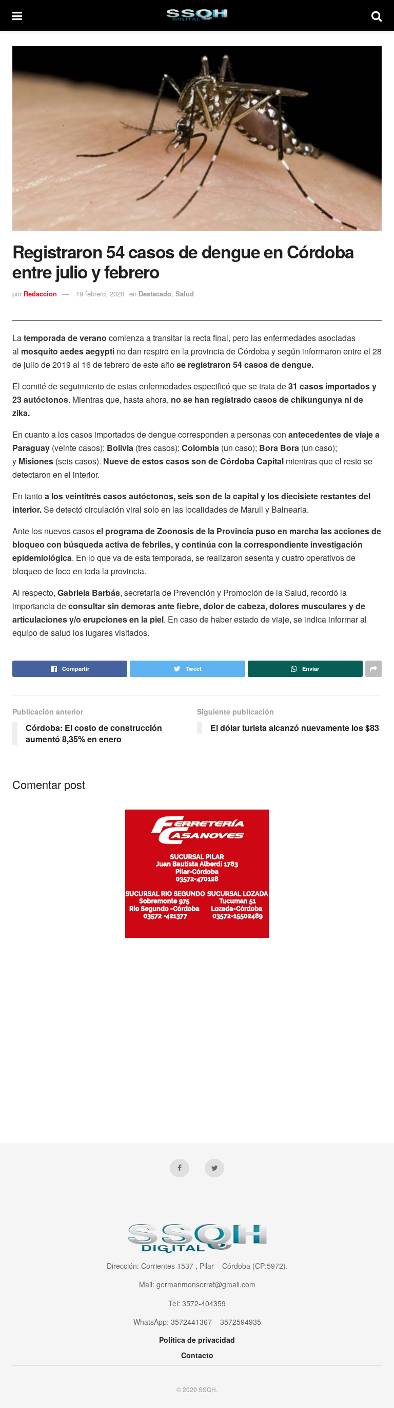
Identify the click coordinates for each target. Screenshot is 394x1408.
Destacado (155, 293)
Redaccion (40, 293)
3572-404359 (204, 1303)
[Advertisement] (197, 1030)
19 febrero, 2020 (100, 293)
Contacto (197, 1355)
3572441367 (191, 1322)
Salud (184, 293)
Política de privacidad (197, 1340)
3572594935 (240, 1322)
